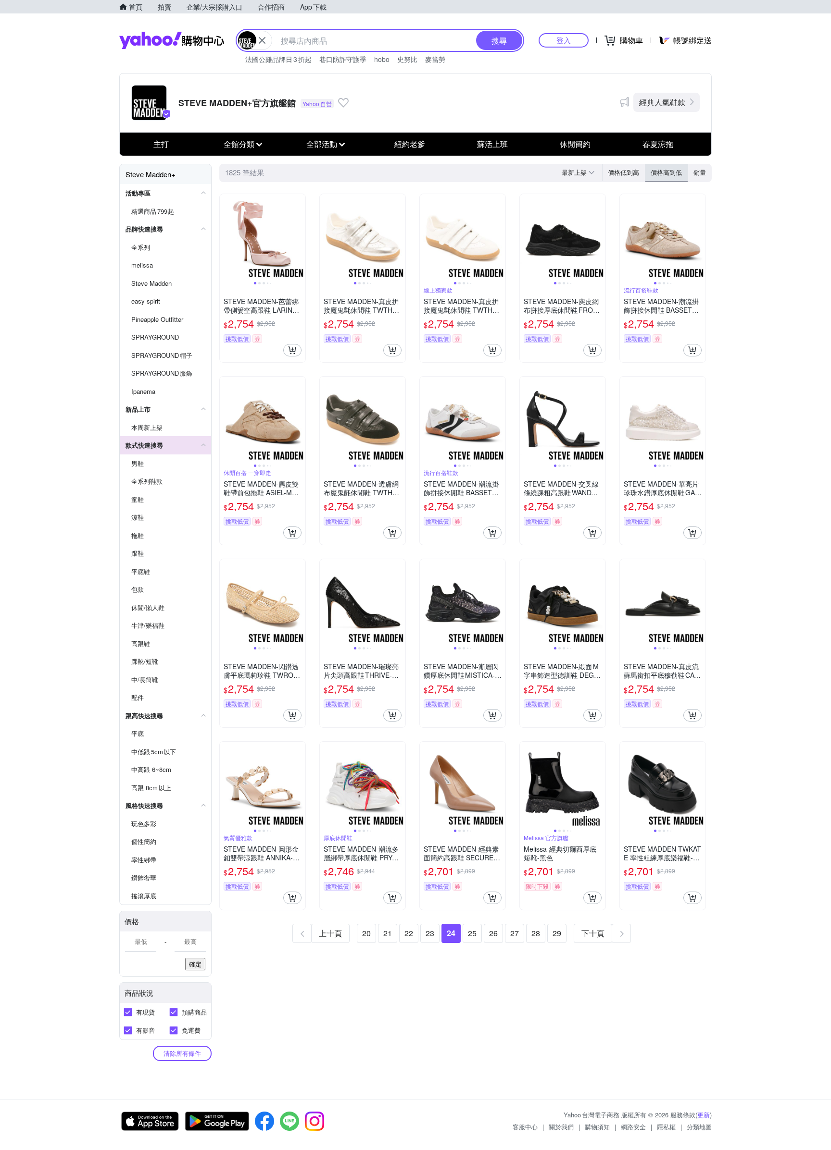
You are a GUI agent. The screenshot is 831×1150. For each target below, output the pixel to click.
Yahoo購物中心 (171, 40)
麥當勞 (435, 59)
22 (408, 933)
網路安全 (633, 1126)
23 (430, 933)
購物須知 (597, 1126)
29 (557, 933)
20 (366, 933)
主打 (161, 143)
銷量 (699, 172)
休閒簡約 (575, 143)
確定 (195, 963)
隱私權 (666, 1126)
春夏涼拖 (657, 143)
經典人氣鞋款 (662, 102)
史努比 (407, 59)
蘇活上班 (492, 143)
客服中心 (525, 1126)
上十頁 (330, 933)
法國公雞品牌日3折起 (278, 59)
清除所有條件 (182, 1053)
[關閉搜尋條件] (262, 40)
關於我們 (561, 1126)
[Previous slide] (226, 237)
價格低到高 (623, 172)
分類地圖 (699, 1126)
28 (535, 933)
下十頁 (592, 933)
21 (387, 933)
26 (493, 933)
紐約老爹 (409, 143)
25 (472, 933)
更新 (703, 1114)
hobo (382, 59)
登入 (563, 40)
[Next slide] (299, 237)
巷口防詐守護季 (342, 59)
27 (514, 933)
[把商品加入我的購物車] (292, 350)
